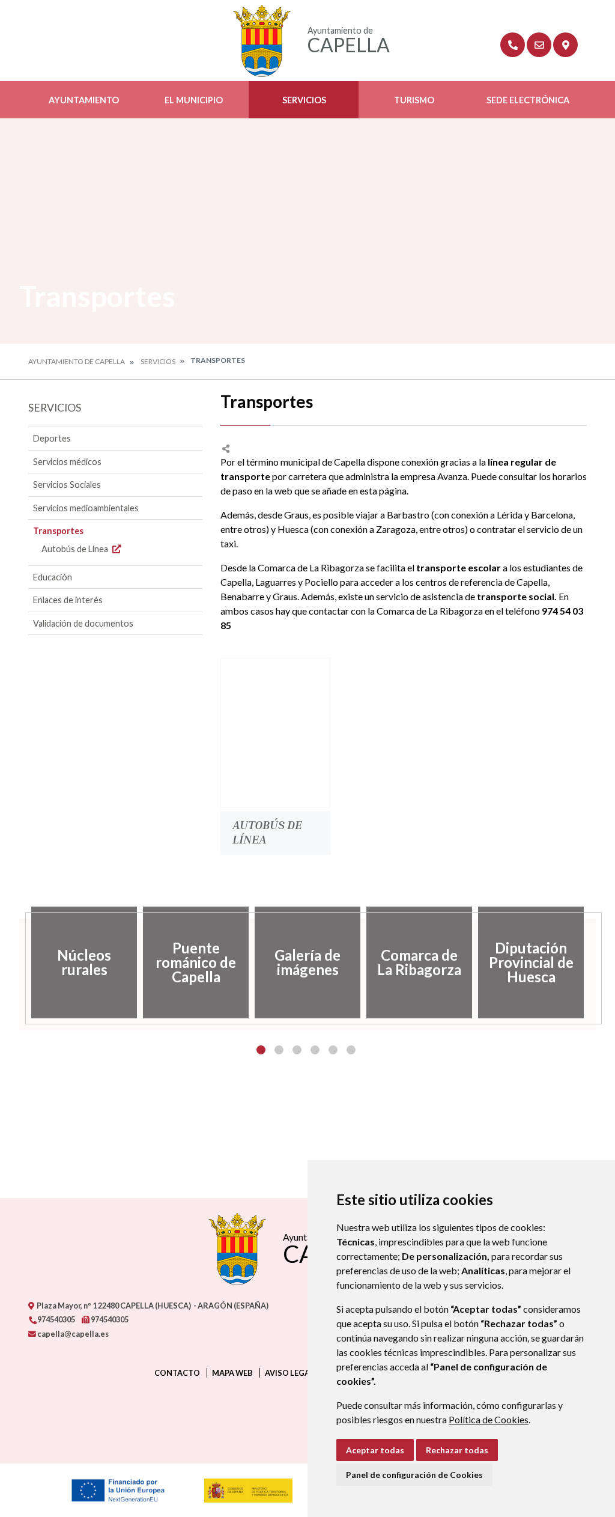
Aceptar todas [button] (375, 1450)
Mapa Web (232, 1373)
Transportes (58, 531)
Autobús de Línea (75, 549)
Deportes (52, 438)
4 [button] (315, 1049)
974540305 (55, 1319)
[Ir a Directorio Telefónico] (512, 44)
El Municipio (194, 100)
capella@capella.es (72, 1334)
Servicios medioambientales (86, 508)
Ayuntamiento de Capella (76, 361)
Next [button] (596, 962)
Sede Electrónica (527, 100)
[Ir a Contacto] (539, 44)
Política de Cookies (489, 1419)
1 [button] (260, 1049)
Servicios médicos (67, 462)
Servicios (304, 100)
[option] (84, 962)
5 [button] (333, 1049)
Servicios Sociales (67, 484)
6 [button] (351, 1049)
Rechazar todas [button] (457, 1450)
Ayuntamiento (84, 100)
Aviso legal (289, 1373)
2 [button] (278, 1049)
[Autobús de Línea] (275, 733)
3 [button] (296, 1049)
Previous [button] (19, 962)
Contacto (177, 1373)
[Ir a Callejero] (565, 44)
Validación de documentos (83, 623)
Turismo (414, 100)
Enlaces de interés (68, 600)
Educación (52, 577)
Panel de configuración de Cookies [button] (414, 1475)
